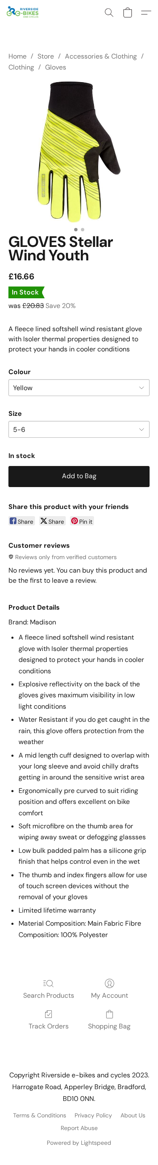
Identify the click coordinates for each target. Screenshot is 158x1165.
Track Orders (49, 1026)
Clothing (21, 67)
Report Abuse (79, 1128)
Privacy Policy (93, 1115)
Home (17, 56)
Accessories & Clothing (101, 56)
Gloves (55, 67)
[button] (24, 12)
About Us (133, 1115)
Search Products (48, 995)
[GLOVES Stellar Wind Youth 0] (79, 151)
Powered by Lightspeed (79, 1142)
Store (45, 56)
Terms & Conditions (39, 1115)
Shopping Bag (109, 1026)
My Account (109, 995)
